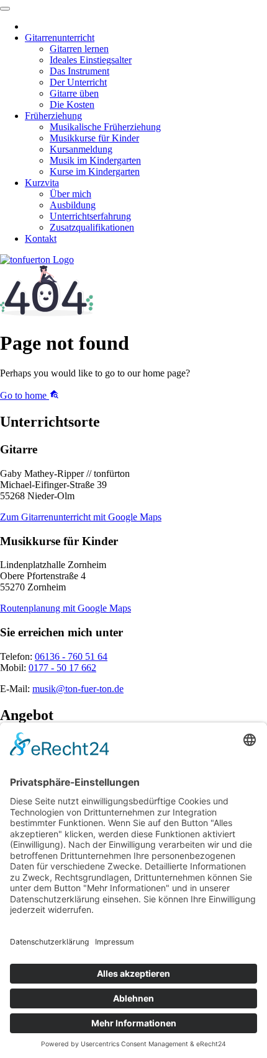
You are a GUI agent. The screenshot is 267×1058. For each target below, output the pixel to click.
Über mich (70, 194)
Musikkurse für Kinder (94, 138)
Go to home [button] (24, 395)
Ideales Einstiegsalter (91, 60)
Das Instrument (79, 71)
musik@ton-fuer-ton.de (78, 688)
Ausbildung (73, 205)
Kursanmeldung (81, 149)
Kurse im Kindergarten (95, 171)
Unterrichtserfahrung (90, 216)
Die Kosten (72, 104)
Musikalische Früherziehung (105, 127)
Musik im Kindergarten (95, 160)
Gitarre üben (74, 93)
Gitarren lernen (79, 48)
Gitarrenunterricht (59, 37)
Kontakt (41, 238)
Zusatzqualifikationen (92, 227)
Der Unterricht (78, 82)
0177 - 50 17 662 (62, 667)
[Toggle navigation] (5, 9)
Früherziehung (53, 115)
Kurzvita (42, 182)
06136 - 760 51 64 (71, 656)
